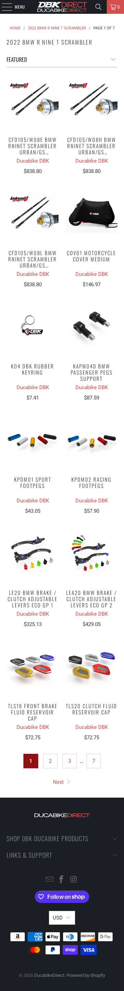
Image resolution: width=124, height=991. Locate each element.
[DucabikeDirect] (62, 7)
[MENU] (3, 7)
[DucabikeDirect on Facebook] (61, 880)
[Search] (98, 7)
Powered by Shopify (85, 975)
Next (59, 782)
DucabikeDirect (49, 975)
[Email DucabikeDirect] (49, 880)
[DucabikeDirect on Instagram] (74, 880)
